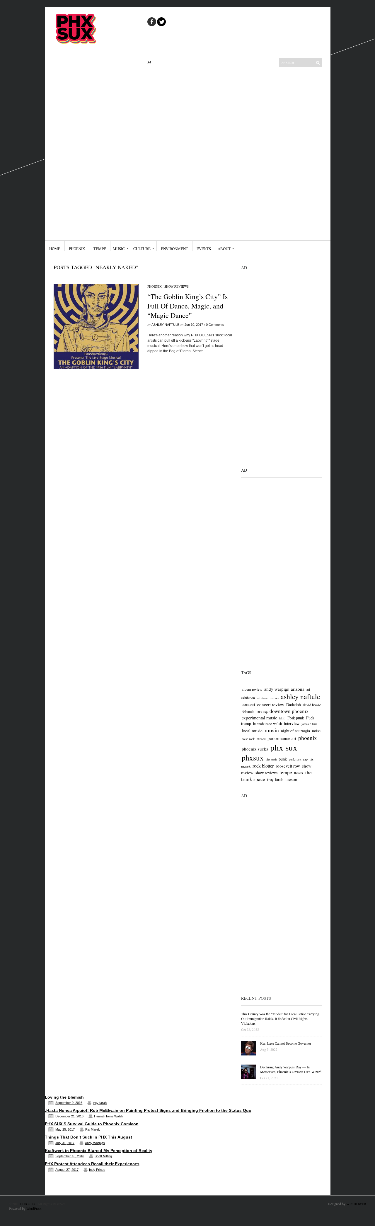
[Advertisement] (189, 152)
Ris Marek (92, 1129)
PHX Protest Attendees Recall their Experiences (92, 1163)
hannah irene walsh (267, 723)
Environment (174, 248)
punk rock (295, 759)
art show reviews (268, 698)
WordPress (34, 1208)
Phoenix (77, 248)
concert (248, 704)
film (282, 718)
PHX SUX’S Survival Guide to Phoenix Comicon (92, 1124)
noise (316, 730)
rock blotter (263, 766)
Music (119, 248)
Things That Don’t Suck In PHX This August (88, 1137)
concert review (270, 704)
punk (283, 759)
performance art (281, 738)
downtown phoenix (289, 711)
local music (252, 730)
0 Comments (215, 324)
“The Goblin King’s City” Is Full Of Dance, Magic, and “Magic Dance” (187, 306)
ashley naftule (300, 696)
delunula (248, 711)
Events (204, 248)
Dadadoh (293, 704)
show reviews (266, 772)
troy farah (275, 779)
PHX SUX (28, 1203)
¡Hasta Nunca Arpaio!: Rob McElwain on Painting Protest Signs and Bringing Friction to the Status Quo (148, 1110)
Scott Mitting (103, 1156)
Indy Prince (97, 1169)
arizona (297, 689)
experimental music (259, 717)
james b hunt (309, 724)
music (272, 730)
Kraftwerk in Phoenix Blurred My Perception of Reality (98, 1150)
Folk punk (295, 718)
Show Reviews (176, 286)
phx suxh (271, 759)
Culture (142, 248)
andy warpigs (276, 689)
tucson (291, 779)
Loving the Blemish (64, 1097)
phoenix (307, 737)
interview (291, 723)
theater (298, 772)
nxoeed (261, 739)
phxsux (253, 758)
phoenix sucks (255, 749)
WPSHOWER (356, 1203)
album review (252, 689)
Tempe (99, 248)
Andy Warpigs (95, 1143)
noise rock (248, 739)
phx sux (283, 747)
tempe (285, 772)
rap (305, 759)
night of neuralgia (295, 730)
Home (54, 248)
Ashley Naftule (165, 324)
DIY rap (262, 712)
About (224, 248)
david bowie (312, 704)
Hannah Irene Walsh (108, 1116)
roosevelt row (288, 766)
